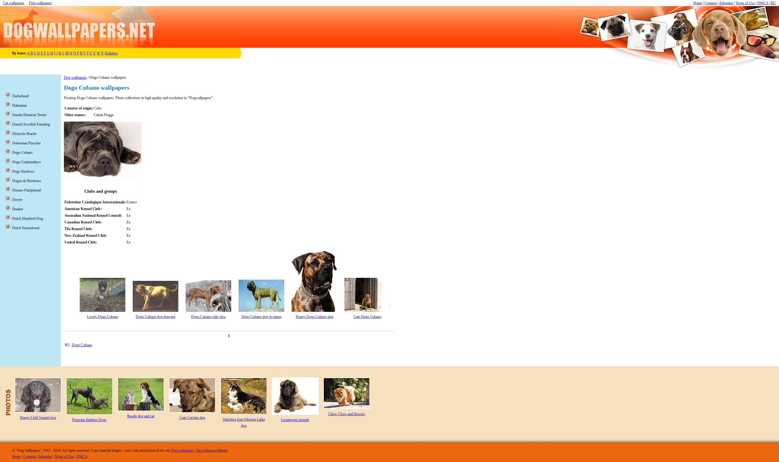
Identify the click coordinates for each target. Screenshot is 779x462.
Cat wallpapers (13, 3)
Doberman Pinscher (26, 143)
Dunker (17, 209)
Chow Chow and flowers (346, 414)
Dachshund (20, 96)
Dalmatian (19, 105)
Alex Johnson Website (211, 450)
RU (773, 3)
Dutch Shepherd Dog (27, 218)
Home (697, 3)
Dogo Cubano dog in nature (261, 317)
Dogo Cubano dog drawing (155, 317)
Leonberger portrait (295, 420)
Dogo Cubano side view (208, 317)
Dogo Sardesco (23, 171)
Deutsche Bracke (24, 134)
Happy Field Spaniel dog (38, 417)
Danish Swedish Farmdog (31, 124)
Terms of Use (745, 3)
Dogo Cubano (82, 345)
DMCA (762, 3)
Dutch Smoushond (25, 228)
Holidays (111, 53)
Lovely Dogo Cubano (102, 317)
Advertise (726, 3)
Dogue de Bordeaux (26, 181)
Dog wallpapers (75, 77)
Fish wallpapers (40, 3)
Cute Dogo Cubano (367, 317)
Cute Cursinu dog (192, 417)
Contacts (710, 3)
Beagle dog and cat (140, 416)
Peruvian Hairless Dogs (89, 420)
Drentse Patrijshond (26, 190)
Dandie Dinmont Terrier (29, 115)
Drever (17, 200)
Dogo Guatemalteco (26, 162)
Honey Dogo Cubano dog (314, 317)
